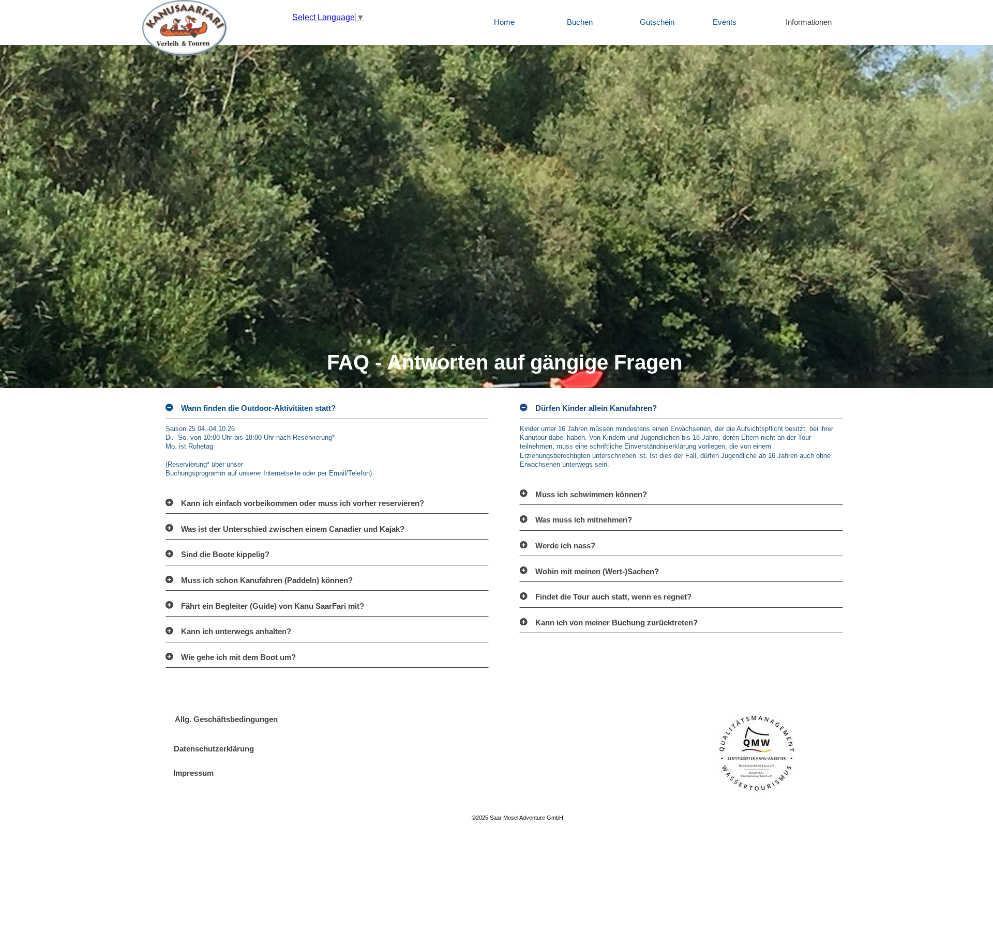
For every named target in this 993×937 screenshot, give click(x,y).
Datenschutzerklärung (214, 749)
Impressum (193, 773)
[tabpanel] (504, 216)
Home (504, 22)
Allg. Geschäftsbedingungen (226, 719)
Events (724, 22)
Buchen (580, 22)
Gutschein (657, 22)
